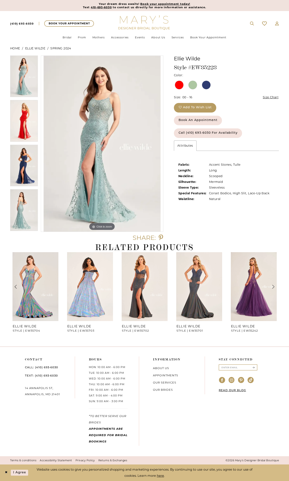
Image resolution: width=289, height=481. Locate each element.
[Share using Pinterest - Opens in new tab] (160, 237)
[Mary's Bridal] (144, 22)
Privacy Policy (85, 460)
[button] (277, 23)
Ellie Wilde (35, 48)
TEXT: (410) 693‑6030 (41, 375)
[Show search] (252, 23)
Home (15, 48)
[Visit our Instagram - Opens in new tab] (231, 380)
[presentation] (35, 286)
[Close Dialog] (6, 472)
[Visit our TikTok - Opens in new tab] (250, 380)
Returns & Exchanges (112, 460)
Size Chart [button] (271, 97)
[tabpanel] (24, 78)
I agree (19, 472)
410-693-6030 (101, 7)
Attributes (185, 145)
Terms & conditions (23, 460)
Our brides (163, 389)
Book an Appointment (198, 120)
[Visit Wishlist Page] (264, 23)
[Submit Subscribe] (253, 367)
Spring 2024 (60, 48)
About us (161, 368)
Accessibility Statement (56, 460)
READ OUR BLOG (232, 390)
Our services (164, 382)
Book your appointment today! (165, 4)
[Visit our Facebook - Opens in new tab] (222, 380)
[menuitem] (22, 23)
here (160, 476)
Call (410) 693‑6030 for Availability (208, 133)
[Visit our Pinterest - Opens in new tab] (241, 380)
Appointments (165, 375)
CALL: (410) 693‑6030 (41, 367)
